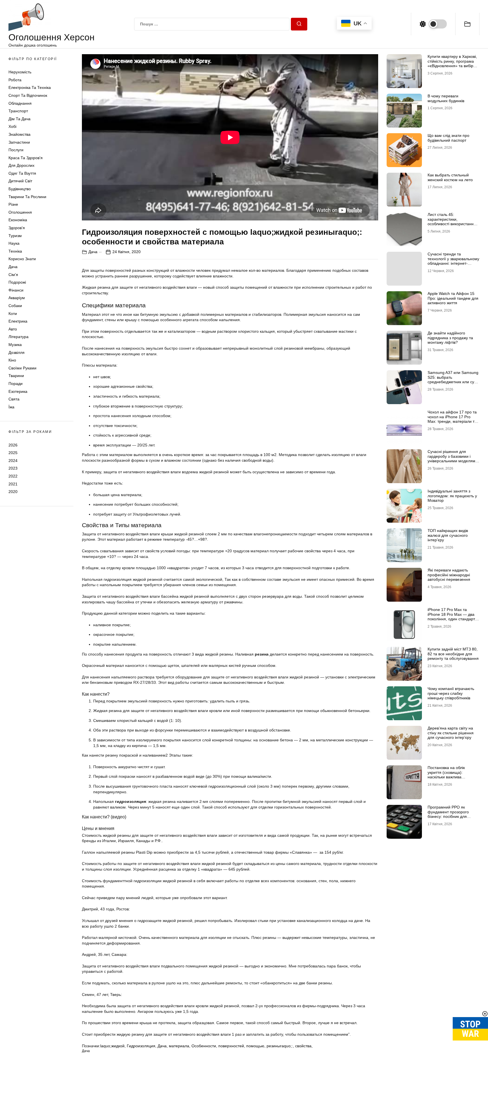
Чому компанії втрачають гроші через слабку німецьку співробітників (451, 693)
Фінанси (15, 290)
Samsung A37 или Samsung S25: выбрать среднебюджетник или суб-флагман (453, 379)
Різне (13, 204)
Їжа (11, 407)
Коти (12, 313)
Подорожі (17, 282)
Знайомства (19, 134)
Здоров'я (16, 227)
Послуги (15, 150)
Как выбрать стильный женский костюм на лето (450, 177)
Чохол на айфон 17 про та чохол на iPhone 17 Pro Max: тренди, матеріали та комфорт (452, 419)
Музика (15, 344)
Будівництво (19, 189)
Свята (13, 399)
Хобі (12, 126)
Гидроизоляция (141, 1046)
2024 (13, 460)
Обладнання (20, 103)
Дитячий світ (20, 181)
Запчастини (19, 142)
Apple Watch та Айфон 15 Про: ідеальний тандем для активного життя (453, 298)
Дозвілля (16, 352)
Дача (13, 266)
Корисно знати (22, 259)
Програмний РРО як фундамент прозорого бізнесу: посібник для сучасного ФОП (448, 814)
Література (18, 337)
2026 (13, 445)
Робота (14, 80)
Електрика (17, 321)
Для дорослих (21, 165)
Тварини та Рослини (27, 196)
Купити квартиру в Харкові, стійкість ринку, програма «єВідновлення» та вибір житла (452, 63)
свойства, (304, 1046)
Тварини (16, 376)
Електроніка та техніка (29, 88)
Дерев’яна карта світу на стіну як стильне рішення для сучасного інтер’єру (451, 733)
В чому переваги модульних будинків (446, 98)
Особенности (203, 1046)
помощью (255, 1046)
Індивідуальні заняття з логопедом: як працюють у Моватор (452, 496)
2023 (13, 468)
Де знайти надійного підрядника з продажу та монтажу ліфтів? (450, 338)
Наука (13, 243)
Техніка (15, 251)
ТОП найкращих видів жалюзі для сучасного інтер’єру (448, 535)
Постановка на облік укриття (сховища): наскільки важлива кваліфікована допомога (450, 774)
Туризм (15, 235)
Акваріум (16, 298)
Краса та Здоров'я (25, 157)
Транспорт (18, 111)
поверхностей (231, 1046)
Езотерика (17, 391)
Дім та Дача (19, 119)
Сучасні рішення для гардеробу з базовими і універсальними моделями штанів (453, 458)
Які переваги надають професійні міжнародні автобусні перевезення (449, 575)
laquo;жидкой (112, 1046)
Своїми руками (22, 368)
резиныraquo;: (280, 1046)
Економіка (17, 220)
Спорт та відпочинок (27, 95)
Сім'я (13, 274)
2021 (13, 484)
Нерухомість (19, 72)
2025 (13, 452)
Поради (15, 383)
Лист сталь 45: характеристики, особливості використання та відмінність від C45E (452, 221)
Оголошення (20, 212)
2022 (13, 476)
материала (179, 1046)
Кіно (12, 360)
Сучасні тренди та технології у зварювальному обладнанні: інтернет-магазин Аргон (453, 261)
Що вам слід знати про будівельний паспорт (448, 138)
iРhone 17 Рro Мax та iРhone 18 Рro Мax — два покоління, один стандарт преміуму (451, 616)
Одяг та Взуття (22, 173)
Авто (12, 329)
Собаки (15, 305)
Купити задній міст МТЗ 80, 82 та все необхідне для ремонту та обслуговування (453, 654)
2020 (13, 491)
